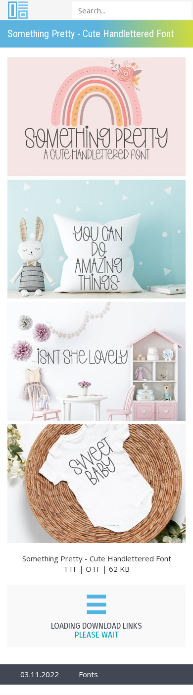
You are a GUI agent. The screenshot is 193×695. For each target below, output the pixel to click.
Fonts (88, 674)
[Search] (181, 9)
